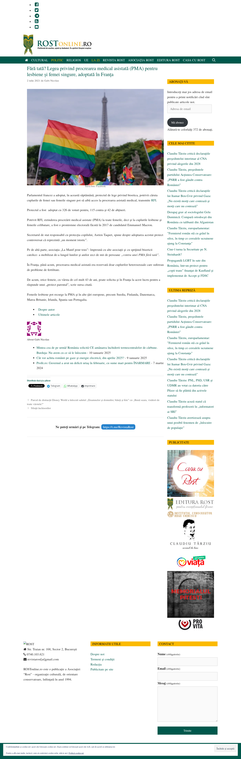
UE (86, 60)
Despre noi (97, 654)
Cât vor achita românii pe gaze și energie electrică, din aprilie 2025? (80, 358)
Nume (169, 654)
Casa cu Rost (194, 60)
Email (169, 668)
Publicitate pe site (102, 669)
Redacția (96, 664)
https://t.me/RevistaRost (118, 427)
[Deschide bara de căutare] (214, 60)
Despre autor (46, 309)
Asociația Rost (141, 60)
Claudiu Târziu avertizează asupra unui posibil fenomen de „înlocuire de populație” (189, 422)
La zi (96, 60)
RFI (153, 200)
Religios (74, 60)
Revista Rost (114, 60)
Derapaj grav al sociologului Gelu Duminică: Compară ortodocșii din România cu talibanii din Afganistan (190, 217)
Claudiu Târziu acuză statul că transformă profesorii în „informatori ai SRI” (190, 406)
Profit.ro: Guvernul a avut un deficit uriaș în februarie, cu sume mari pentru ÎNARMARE (93, 363)
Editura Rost (168, 60)
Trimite (187, 730)
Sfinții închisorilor (41, 408)
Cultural (39, 60)
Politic (57, 60)
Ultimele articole (48, 314)
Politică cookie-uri (76, 753)
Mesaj (169, 683)
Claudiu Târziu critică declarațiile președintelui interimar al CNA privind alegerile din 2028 (188, 158)
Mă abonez (177, 122)
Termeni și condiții (103, 659)
